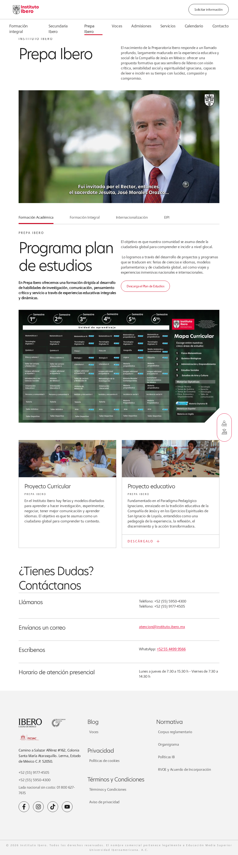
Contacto (220, 26)
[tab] (36, 219)
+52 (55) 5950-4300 (34, 780)
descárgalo (140, 541)
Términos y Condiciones (107, 789)
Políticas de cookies (104, 760)
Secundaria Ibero (58, 28)
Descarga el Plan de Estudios (145, 286)
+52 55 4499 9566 (171, 649)
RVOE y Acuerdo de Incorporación (184, 769)
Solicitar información (209, 9)
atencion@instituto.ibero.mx (162, 626)
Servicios (167, 26)
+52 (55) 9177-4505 (34, 772)
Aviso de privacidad (104, 802)
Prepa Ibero (89, 28)
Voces (117, 26)
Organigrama (168, 744)
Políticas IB (166, 757)
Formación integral (18, 28)
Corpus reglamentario (175, 732)
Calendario (194, 26)
